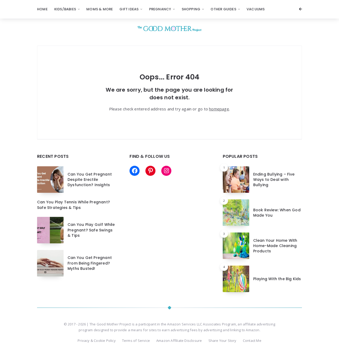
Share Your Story (222, 340)
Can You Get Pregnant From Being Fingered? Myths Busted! (90, 263)
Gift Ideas (129, 9)
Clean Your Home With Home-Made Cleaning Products (275, 246)
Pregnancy (160, 9)
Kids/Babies (65, 9)
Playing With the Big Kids (277, 278)
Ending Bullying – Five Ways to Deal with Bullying (274, 180)
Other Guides (223, 9)
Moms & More (99, 9)
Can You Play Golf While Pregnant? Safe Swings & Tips (91, 230)
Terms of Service (136, 340)
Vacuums (256, 9)
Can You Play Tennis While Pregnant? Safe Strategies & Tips (73, 204)
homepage (219, 108)
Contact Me (252, 340)
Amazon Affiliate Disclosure (179, 340)
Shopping (191, 9)
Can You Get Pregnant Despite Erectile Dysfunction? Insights (90, 180)
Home (42, 9)
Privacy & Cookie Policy (97, 340)
